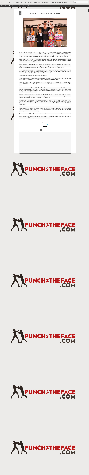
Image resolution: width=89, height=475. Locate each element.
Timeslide (30, 5)
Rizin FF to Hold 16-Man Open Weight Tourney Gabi (45, 13)
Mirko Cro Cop (45, 124)
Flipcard (6, 5)
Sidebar (20, 5)
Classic (2, 5)
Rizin (50, 124)
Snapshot (25, 5)
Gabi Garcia (38, 124)
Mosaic (16, 5)
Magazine (11, 5)
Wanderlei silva (54, 124)
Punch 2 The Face (51, 122)
